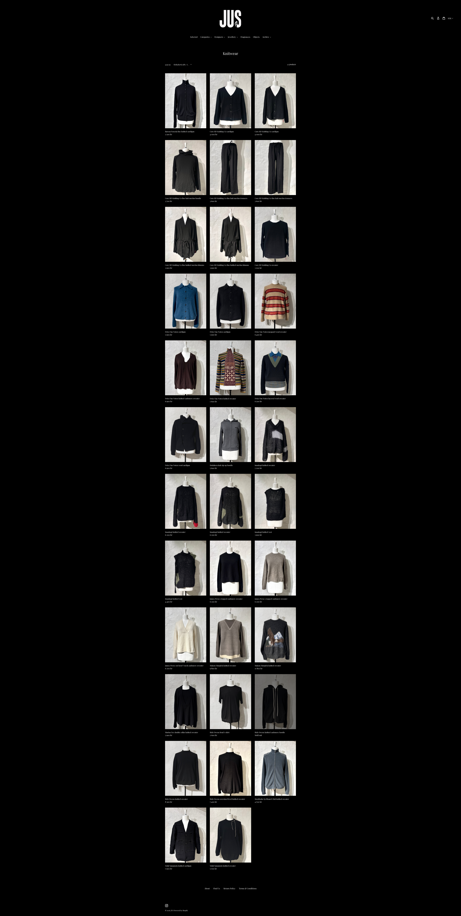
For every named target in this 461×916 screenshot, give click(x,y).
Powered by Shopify (181, 910)
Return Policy (229, 888)
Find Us (216, 888)
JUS (172, 910)
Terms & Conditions (248, 888)
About (207, 888)
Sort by (168, 65)
